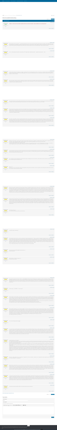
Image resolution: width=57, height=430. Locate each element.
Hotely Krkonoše (10, 427)
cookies (24, 429)
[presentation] (3, 405)
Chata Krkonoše (6, 427)
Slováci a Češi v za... (6, 15)
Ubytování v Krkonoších (6, 426)
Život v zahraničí (11, 15)
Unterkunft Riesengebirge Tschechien (14, 426)
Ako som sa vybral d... (19, 15)
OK (41, 429)
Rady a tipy (15, 15)
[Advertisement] (28, 7)
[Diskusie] (3, 15)
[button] (3, 405)
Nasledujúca (52, 394)
